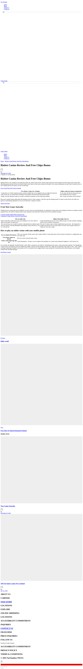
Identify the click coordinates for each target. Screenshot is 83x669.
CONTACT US (7, 628)
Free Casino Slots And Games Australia (11, 188)
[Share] (3, 666)
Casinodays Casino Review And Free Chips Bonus (14, 216)
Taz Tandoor (4, 2)
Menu (5, 6)
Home (5, 4)
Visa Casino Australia (8, 506)
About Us (6, 7)
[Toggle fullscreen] (4, 666)
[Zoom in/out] (6, 666)
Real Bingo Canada (6, 252)
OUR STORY (6, 602)
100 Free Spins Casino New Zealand (13, 583)
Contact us (6, 9)
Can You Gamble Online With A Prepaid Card (12, 214)
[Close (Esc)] (1, 666)
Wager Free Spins (5, 203)
